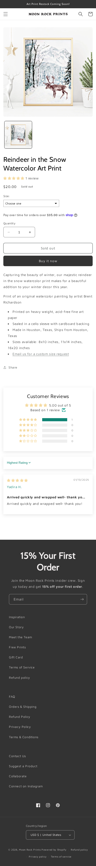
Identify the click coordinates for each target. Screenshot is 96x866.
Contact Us (17, 756)
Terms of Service (22, 667)
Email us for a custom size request (41, 354)
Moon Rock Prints (30, 849)
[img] (17, 480)
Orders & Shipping (22, 706)
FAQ (12, 696)
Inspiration (17, 617)
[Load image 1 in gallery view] (18, 135)
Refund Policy (19, 717)
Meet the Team (20, 637)
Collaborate (18, 776)
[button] (5, 14)
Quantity (9, 223)
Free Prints (17, 647)
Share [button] (12, 367)
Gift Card (16, 657)
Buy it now (48, 261)
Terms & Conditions (23, 737)
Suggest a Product (23, 766)
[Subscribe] (82, 599)
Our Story (16, 627)
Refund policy (19, 677)
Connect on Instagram (26, 786)
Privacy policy (37, 856)
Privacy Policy (20, 727)
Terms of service (61, 856)
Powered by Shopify (54, 849)
